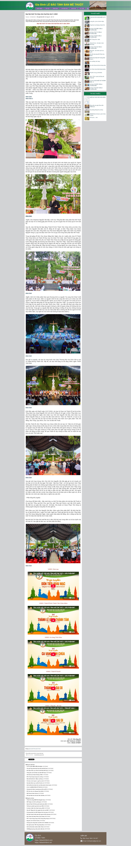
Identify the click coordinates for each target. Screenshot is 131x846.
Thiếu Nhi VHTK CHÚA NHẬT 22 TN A (97, 18)
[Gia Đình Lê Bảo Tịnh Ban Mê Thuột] (30, 6)
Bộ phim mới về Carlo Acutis (33, 820)
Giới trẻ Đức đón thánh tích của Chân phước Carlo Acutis (39, 785)
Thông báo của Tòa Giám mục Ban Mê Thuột (36, 772)
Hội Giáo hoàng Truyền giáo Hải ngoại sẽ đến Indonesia (38, 814)
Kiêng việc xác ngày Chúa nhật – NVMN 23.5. (97, 106)
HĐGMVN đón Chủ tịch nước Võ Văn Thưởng (98, 114)
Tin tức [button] (47, 8)
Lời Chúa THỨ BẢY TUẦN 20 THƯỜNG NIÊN (96, 85)
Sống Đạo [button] (55, 8)
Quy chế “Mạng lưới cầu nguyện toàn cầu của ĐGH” (38, 810)
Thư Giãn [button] (81, 8)
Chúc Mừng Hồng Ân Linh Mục (96, 109)
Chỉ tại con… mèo (94, 117)
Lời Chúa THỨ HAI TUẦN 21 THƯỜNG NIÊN (96, 47)
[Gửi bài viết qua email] (75, 17)
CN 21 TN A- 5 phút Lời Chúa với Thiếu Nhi (97, 77)
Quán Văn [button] (73, 8)
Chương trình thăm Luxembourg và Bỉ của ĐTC (37, 789)
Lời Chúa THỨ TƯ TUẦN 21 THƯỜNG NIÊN (96, 33)
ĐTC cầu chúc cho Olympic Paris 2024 (35, 791)
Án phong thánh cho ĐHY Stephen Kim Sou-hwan (37, 812)
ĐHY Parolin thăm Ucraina (32, 793)
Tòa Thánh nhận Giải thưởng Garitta (97, 69)
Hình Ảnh (29, 96)
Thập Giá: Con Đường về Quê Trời (97, 25)
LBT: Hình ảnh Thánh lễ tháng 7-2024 (34, 774)
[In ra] (77, 17)
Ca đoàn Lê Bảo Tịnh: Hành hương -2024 (35, 808)
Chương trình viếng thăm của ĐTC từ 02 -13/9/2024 (37, 822)
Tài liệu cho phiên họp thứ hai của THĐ (35, 806)
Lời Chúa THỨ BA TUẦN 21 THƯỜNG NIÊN (96, 36)
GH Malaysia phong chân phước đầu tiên (35, 829)
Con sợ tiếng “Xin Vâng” (95, 61)
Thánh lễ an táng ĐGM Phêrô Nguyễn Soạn (36, 799)
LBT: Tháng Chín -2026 (95, 39)
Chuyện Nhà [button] (64, 8)
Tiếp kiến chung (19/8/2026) (96, 72)
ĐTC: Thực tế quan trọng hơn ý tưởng (35, 776)
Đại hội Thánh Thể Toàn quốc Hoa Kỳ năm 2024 (37, 804)
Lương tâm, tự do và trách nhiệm (97, 21)
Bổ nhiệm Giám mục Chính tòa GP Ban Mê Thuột (37, 770)
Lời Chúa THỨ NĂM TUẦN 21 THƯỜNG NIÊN (96, 29)
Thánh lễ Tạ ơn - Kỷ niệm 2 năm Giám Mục (97, 43)
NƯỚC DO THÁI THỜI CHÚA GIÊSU (98, 97)
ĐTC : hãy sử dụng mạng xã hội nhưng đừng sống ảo (38, 818)
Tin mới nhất (95, 13)
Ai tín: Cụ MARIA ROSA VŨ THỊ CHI (34, 787)
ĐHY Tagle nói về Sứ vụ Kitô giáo (34, 802)
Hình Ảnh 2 (29, 98)
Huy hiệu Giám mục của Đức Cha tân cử (35, 783)
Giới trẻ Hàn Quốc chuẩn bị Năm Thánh (35, 826)
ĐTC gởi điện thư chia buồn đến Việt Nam (36, 795)
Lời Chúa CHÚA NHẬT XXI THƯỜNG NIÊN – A (98, 81)
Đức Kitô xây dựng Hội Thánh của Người (97, 54)
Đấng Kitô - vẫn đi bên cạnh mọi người (97, 51)
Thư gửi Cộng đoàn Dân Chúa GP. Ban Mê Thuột (37, 768)
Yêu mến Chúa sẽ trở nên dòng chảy (98, 65)
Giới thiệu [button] (39, 8)
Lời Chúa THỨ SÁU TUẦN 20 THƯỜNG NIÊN (96, 88)
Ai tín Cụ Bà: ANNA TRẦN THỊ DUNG (34, 766)
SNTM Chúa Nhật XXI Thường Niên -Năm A (97, 58)
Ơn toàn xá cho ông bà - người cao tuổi (35, 781)
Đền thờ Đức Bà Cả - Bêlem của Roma (35, 778)
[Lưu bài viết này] (80, 17)
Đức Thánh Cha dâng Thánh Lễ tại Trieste (35, 816)
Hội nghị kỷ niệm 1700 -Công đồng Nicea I (36, 824)
